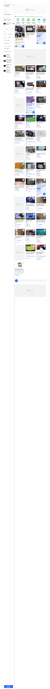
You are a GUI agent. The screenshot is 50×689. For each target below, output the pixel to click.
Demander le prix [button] (21, 140)
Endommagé (6, 40)
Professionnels (7, 51)
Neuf (5, 34)
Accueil (18, 16)
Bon (5, 37)
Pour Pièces (6, 43)
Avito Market (22, 16)
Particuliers (6, 48)
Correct (9, 37)
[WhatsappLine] (20, 46)
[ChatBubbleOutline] (17, 46)
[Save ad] (23, 27)
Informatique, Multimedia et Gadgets (32, 16)
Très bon (10, 34)
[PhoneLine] (23, 46)
